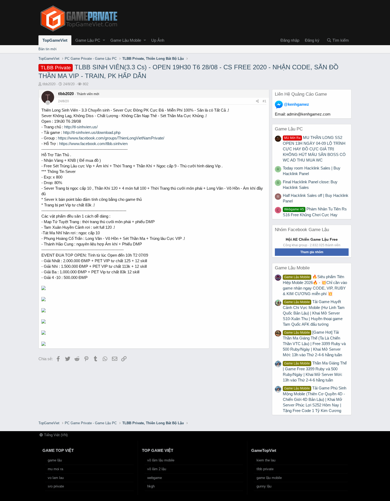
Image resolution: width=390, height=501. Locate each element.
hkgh (151, 486)
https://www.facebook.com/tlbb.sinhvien (93, 143)
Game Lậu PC (87, 40)
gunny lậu (264, 486)
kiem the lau (266, 460)
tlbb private (265, 469)
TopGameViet (54, 40)
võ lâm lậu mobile (160, 460)
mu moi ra (55, 469)
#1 (264, 101)
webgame (154, 478)
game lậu (55, 460)
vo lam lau (56, 478)
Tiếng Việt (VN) (55, 435)
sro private (56, 486)
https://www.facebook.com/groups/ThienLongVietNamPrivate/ (111, 138)
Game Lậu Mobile (125, 40)
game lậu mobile (269, 478)
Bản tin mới (47, 49)
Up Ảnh (157, 40)
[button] (103, 40)
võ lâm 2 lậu (156, 469)
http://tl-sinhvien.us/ (81, 127)
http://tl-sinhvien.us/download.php (91, 132)
